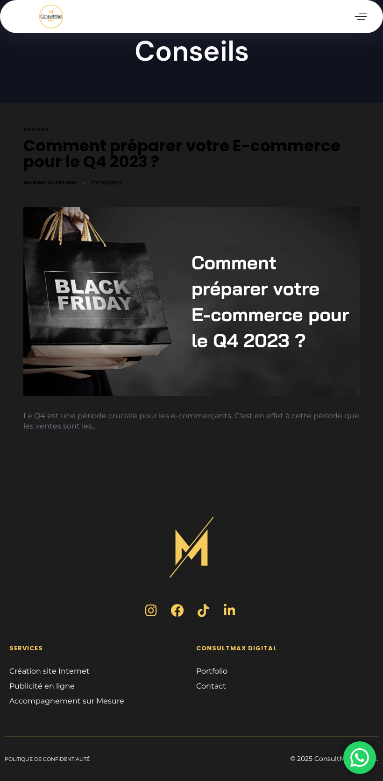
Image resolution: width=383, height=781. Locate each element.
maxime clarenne (50, 182)
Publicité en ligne (42, 686)
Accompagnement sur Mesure (66, 701)
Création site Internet (49, 671)
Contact (211, 686)
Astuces (36, 130)
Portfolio (211, 671)
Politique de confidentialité (47, 759)
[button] (361, 16)
